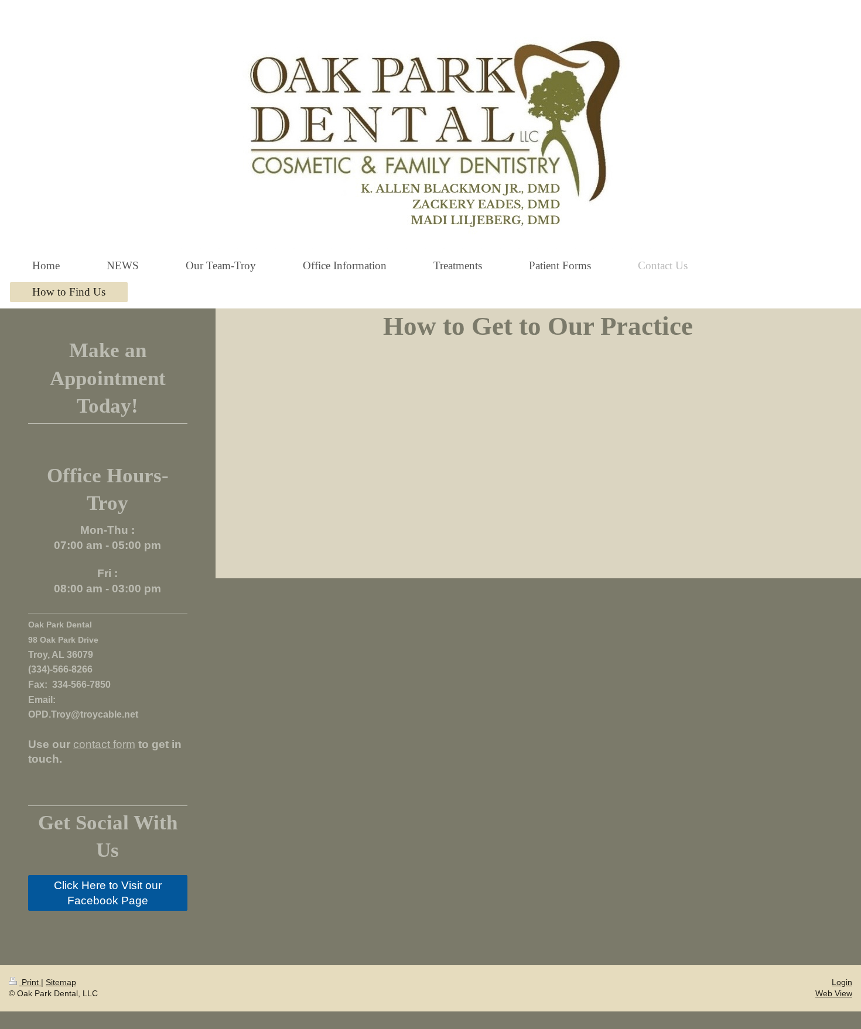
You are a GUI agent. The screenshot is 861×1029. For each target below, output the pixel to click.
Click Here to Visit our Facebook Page (108, 893)
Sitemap (61, 982)
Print (30, 982)
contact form (104, 744)
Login (842, 982)
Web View (833, 993)
